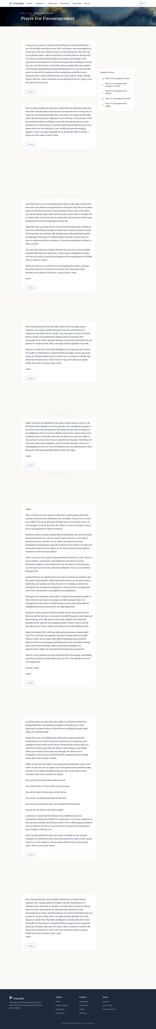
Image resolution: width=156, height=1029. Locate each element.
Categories (60, 1009)
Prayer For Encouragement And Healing (116, 105)
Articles (87, 3)
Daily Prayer (52, 3)
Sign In (142, 3)
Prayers (29, 3)
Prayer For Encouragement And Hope (118, 98)
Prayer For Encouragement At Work (117, 78)
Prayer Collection (62, 1005)
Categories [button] (39, 3)
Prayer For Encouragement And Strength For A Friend (116, 85)
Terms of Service (109, 1009)
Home (23, 13)
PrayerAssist (65, 3)
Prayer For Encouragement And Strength (116, 92)
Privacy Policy (107, 1005)
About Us (106, 1001)
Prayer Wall (76, 3)
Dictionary (82, 1013)
